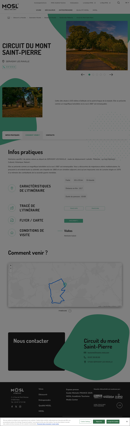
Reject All (99, 421)
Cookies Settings (85, 421)
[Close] (127, 421)
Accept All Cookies (113, 421)
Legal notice (55, 424)
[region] (65, 422)
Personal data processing (44, 424)
